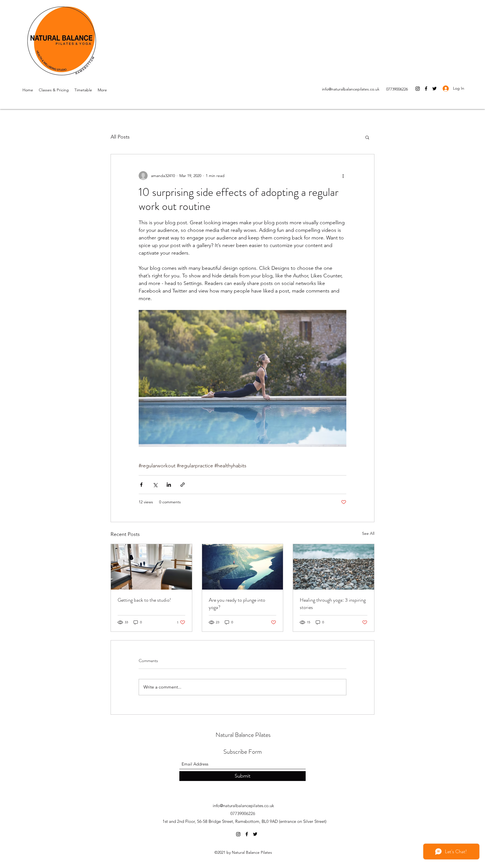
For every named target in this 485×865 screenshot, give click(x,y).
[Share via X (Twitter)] (155, 484)
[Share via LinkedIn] (168, 484)
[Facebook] (426, 88)
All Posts (120, 137)
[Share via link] (182, 484)
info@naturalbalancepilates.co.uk (350, 89)
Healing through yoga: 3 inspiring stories (333, 603)
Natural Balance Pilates (243, 734)
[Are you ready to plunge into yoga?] (242, 567)
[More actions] (343, 175)
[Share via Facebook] (141, 484)
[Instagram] (417, 88)
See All (368, 533)
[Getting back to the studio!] (151, 567)
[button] (367, 137)
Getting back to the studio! (144, 600)
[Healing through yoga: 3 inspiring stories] (333, 567)
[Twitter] (434, 88)
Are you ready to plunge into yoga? (237, 603)
